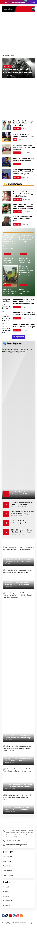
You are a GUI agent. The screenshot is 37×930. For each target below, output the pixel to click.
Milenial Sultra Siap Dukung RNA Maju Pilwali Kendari (23, 159)
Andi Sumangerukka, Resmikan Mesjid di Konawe (23, 135)
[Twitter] (6, 915)
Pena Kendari (7, 861)
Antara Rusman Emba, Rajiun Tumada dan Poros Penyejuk (24, 326)
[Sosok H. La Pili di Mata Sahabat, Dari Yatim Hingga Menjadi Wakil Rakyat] (6, 196)
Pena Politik (7, 866)
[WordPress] (14, 915)
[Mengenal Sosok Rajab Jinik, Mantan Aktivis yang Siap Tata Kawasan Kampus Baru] (6, 304)
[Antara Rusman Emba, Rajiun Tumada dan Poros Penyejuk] (6, 328)
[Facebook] (3, 915)
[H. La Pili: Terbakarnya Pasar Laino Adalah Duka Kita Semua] (6, 221)
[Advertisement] (18, 32)
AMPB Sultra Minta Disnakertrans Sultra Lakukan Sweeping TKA (22, 513)
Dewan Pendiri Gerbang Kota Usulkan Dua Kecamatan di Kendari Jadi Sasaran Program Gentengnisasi (9, 260)
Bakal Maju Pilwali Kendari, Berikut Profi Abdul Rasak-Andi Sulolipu (23, 123)
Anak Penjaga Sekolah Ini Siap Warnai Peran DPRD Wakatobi (24, 314)
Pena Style (7, 254)
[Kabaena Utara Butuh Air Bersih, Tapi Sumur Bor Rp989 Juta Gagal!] (26, 245)
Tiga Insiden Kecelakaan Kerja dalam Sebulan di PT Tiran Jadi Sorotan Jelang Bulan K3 (9, 291)
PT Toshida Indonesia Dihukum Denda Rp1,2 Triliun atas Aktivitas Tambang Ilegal (21, 504)
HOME (15, 139)
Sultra (7, 896)
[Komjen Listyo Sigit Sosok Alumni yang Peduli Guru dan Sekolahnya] (6, 149)
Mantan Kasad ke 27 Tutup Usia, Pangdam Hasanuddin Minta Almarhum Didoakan (23, 206)
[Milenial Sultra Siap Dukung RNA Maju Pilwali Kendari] (6, 162)
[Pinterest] (10, 915)
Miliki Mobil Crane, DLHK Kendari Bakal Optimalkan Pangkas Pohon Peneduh (21, 531)
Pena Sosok (7, 66)
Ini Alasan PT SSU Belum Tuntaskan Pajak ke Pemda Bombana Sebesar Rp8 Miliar (20, 522)
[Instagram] (17, 915)
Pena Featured (18, 199)
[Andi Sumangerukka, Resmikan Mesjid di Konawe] (6, 137)
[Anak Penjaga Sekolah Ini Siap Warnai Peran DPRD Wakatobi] (6, 316)
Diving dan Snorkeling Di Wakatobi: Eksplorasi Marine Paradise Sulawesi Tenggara (25, 291)
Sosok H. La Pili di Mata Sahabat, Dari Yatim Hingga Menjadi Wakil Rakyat (23, 194)
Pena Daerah (17, 224)
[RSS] (21, 915)
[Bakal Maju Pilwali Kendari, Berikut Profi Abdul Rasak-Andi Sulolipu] (6, 125)
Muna (7, 892)
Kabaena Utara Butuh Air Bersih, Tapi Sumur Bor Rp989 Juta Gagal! (26, 260)
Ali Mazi (7, 905)
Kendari (7, 887)
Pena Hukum (7, 871)
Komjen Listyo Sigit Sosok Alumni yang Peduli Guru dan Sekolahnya (24, 147)
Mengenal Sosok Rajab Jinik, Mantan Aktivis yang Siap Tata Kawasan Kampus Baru (23, 301)
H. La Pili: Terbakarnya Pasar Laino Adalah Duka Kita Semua (23, 219)
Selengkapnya (18, 337)
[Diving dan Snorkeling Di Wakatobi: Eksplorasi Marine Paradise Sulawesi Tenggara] (26, 276)
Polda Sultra (9, 901)
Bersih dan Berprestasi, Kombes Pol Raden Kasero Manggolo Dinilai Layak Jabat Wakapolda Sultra (17, 71)
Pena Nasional (18, 212)
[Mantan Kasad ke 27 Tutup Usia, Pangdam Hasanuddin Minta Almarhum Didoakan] (6, 209)
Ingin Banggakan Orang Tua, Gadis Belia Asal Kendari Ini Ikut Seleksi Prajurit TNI (24, 172)
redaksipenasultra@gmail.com (16, 845)
